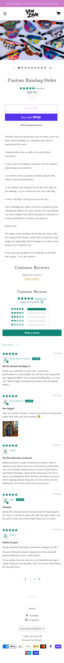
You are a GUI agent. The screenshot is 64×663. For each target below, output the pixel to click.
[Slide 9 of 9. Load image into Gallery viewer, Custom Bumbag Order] (45, 67)
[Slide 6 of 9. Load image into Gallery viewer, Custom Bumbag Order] (35, 67)
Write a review (32, 278)
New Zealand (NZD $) (30, 628)
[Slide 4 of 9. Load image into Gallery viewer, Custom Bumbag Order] (28, 67)
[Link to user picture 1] (10, 429)
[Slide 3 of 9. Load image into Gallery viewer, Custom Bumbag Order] (25, 67)
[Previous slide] (13, 67)
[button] (27, 88)
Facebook (33, 615)
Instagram (33, 620)
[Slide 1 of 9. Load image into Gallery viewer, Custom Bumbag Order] (19, 67)
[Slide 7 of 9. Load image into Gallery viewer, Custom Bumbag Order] (38, 67)
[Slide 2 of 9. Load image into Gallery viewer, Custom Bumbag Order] (22, 67)
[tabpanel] (32, 39)
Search (32, 608)
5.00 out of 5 (41, 298)
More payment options (31, 125)
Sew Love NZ (36, 636)
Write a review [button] (32, 332)
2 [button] (30, 579)
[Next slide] (50, 67)
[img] (9, 354)
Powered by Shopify (32, 640)
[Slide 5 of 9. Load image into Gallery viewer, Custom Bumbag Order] (32, 67)
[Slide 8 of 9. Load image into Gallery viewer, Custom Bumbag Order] (41, 67)
